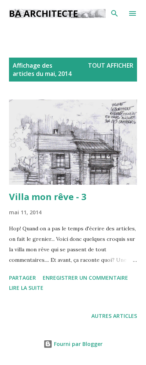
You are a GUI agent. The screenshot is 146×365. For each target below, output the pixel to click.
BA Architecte (43, 13)
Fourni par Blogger (77, 343)
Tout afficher (110, 65)
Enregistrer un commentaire (85, 277)
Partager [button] (22, 277)
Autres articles (114, 315)
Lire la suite (26, 287)
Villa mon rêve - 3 (47, 196)
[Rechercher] (114, 13)
